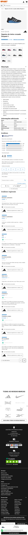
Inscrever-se (21, 524)
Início (2, 8)
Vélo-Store (17, 513)
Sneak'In (17, 506)
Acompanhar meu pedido (7, 476)
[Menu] (1, 5)
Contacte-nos (14, 431)
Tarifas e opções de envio (7, 493)
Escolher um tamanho (14, 533)
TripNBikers (17, 512)
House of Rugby (5, 512)
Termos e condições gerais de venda (9, 487)
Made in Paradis (18, 499)
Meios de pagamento (6, 491)
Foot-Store (3, 507)
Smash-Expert (18, 504)
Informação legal (5, 490)
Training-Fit (17, 509)
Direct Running (4, 503)
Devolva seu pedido (14, 455)
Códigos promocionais (6, 479)
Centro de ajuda (4, 474)
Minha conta (4, 473)
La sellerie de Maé (5, 513)
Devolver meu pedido (6, 477)
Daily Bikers (4, 501)
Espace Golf (4, 506)
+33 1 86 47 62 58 (14, 435)
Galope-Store (4, 509)
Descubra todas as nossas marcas (14, 420)
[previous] (1, 406)
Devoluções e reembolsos (7, 488)
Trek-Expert (17, 510)
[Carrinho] (27, 2)
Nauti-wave (17, 501)
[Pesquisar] (5, 5)
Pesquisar (8, 5)
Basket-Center (4, 499)
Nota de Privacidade (5, 494)
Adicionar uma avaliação (18, 39)
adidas (5, 32)
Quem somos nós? (5, 483)
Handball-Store (4, 510)
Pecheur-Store (18, 503)
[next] (27, 406)
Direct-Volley (4, 504)
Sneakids (17, 507)
